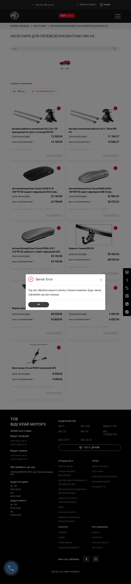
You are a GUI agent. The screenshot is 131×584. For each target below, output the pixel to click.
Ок (38, 304)
